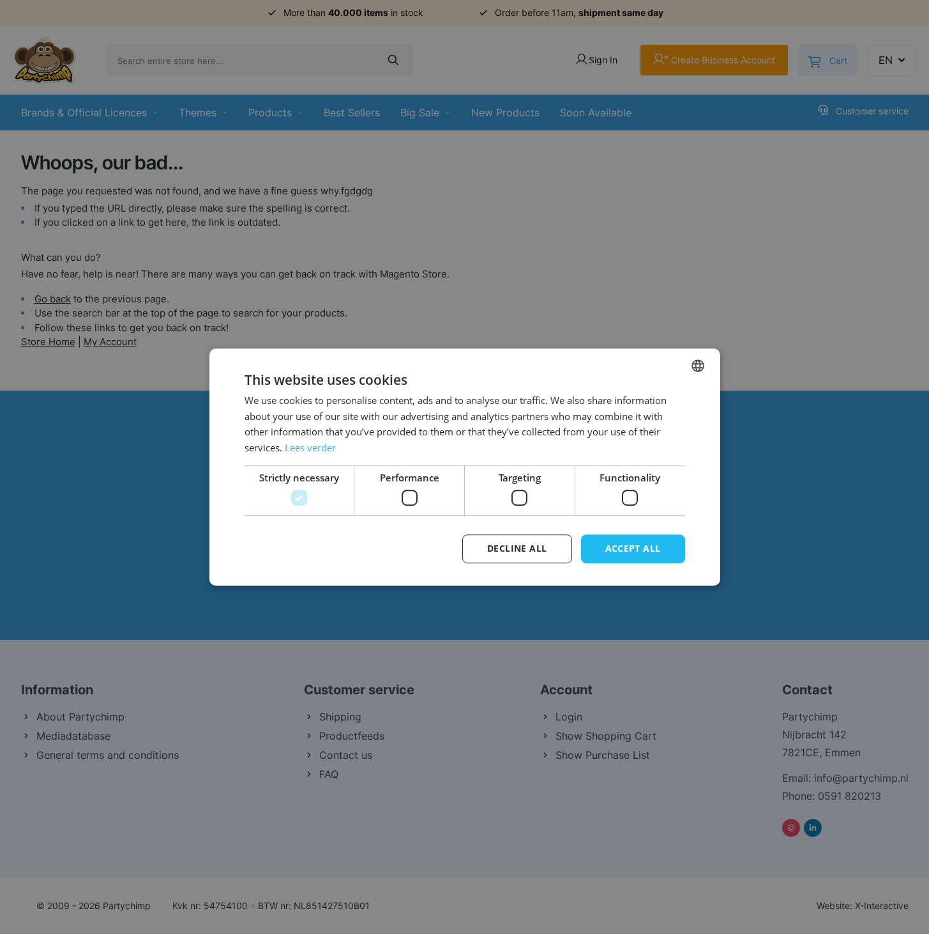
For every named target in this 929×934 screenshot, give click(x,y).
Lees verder (310, 447)
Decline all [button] (517, 549)
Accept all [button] (633, 549)
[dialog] (464, 467)
